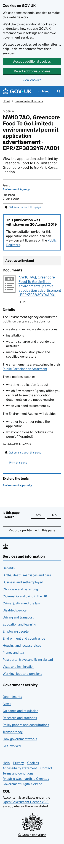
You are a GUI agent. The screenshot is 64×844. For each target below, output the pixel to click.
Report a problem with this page (32, 530)
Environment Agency (16, 189)
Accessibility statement (20, 768)
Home (6, 101)
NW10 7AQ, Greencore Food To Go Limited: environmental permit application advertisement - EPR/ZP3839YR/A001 (39, 286)
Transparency (13, 732)
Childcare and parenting (20, 589)
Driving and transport (18, 617)
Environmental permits (29, 101)
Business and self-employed (23, 582)
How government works (20, 739)
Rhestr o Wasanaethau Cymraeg (26, 779)
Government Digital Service (22, 784)
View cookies (32, 80)
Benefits (9, 568)
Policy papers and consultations (26, 725)
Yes (40, 515)
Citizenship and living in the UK (25, 596)
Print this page (18, 462)
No (56, 515)
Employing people (16, 631)
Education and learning (19, 624)
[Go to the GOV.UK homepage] (17, 91)
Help (6, 763)
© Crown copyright (32, 835)
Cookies (33, 763)
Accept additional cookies (32, 61)
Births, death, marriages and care (27, 575)
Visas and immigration (18, 667)
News (7, 704)
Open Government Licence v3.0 (26, 802)
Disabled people (14, 610)
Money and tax (13, 653)
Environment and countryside (24, 638)
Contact (46, 768)
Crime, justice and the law (21, 603)
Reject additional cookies (32, 71)
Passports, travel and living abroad (28, 660)
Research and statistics (20, 718)
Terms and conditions (18, 773)
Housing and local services (22, 645)
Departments (12, 697)
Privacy (18, 763)
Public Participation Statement (25, 369)
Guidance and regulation (20, 711)
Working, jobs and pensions (22, 674)
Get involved (12, 746)
